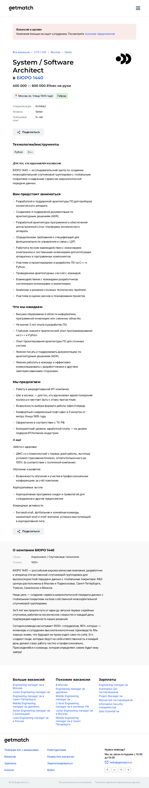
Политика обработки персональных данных (117, 782)
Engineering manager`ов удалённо (70, 690)
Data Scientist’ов (109, 711)
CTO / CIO (40, 52)
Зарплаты (10, 763)
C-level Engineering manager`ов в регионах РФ (72, 705)
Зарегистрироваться (60, 763)
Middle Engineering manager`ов (67, 697)
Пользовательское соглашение (75, 782)
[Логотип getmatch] (16, 740)
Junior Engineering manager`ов (31, 692)
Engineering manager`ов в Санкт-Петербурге (28, 697)
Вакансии (10, 756)
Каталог (9, 770)
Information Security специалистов (111, 705)
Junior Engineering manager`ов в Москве (74, 712)
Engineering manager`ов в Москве (28, 686)
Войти (50, 770)
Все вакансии (21, 52)
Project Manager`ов (110, 696)
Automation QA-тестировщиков (108, 690)
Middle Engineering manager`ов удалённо (26, 705)
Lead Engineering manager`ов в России (31, 719)
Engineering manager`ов (113, 684)
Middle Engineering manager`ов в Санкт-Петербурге (68, 721)
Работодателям (56, 749)
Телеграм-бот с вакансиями (21, 749)
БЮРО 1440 (30, 77)
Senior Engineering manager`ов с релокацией (31, 712)
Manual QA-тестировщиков (116, 700)
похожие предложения (100, 34)
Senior (68, 52)
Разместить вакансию (60, 756)
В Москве (62, 684)
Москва (55, 52)
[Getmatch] (21, 8)
